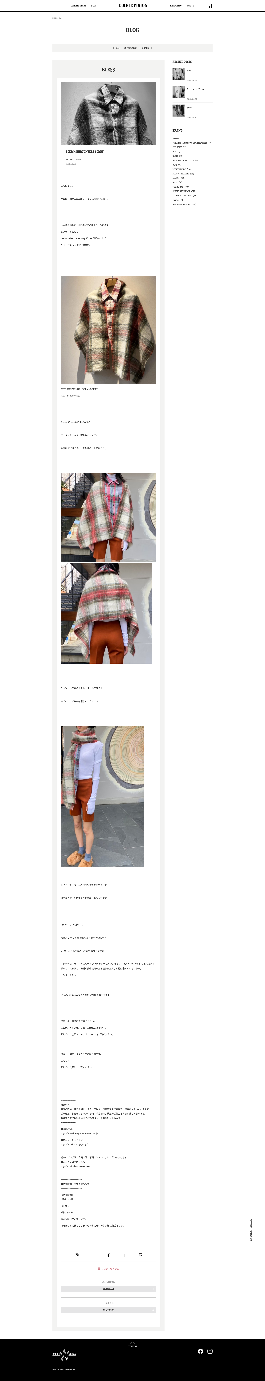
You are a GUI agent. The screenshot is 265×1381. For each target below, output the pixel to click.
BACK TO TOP (132, 1346)
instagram (77, 1255)
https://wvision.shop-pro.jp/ (74, 1144)
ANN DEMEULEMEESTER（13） (186, 160)
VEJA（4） (177, 165)
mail (140, 1254)
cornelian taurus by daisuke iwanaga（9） (193, 143)
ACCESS (190, 6)
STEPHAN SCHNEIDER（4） (185, 195)
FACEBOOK (251, 1223)
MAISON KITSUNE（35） (184, 174)
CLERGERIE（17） (180, 147)
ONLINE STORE (78, 6)
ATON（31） (178, 182)
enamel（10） (179, 200)
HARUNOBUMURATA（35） (185, 204)
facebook (109, 1255)
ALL (117, 48)
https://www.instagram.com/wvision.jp (79, 1133)
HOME (54, 18)
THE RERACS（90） (181, 187)
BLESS (78, 159)
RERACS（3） (179, 138)
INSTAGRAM (251, 1235)
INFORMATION (130, 48)
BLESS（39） (178, 156)
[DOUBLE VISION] (133, 6)
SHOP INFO (176, 6)
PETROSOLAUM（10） (182, 169)
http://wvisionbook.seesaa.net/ (75, 1166)
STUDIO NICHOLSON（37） (184, 191)
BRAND (145, 48)
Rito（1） (177, 151)
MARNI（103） (179, 178)
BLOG (94, 6)
